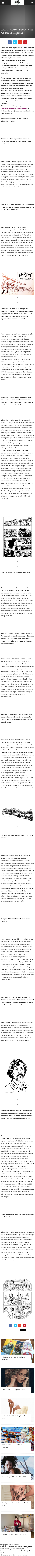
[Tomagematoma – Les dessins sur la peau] (17, 1497)
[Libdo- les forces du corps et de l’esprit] (17, 1410)
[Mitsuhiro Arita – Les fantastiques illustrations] (17, 1351)
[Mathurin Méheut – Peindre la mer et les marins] (17, 1439)
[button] (32, 2)
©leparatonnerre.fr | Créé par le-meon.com (14, 1555)
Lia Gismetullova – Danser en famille (14, 1534)
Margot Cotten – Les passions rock (14, 1389)
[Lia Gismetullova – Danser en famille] (17, 1526)
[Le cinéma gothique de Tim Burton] (17, 1468)
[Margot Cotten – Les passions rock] (17, 1380)
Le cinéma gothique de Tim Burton (14, 1476)
